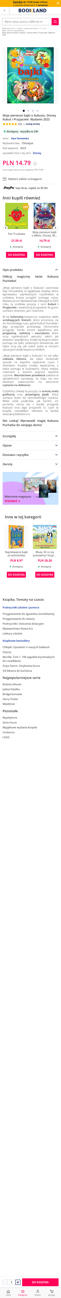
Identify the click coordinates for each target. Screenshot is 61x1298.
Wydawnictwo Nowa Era (18, 628)
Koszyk (51, 1295)
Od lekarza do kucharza (17, 671)
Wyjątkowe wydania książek (20, 727)
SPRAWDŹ (11, 501)
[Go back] (4, 11)
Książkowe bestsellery (16, 641)
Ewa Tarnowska (20, 138)
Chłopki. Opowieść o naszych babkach (26, 647)
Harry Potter (10, 699)
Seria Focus (10, 722)
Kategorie (22, 1294)
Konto (38, 1294)
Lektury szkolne (12, 633)
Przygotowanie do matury (19, 619)
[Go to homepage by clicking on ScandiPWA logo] (32, 10)
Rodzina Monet (12, 684)
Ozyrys (7, 652)
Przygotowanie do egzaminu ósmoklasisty (29, 614)
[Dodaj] (17, 1282)
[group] (17, 233)
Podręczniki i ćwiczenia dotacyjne (23, 623)
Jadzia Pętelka (11, 689)
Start (8, 1294)
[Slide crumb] (23, 110)
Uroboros (9, 732)
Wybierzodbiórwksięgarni (25, 179)
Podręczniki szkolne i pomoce (21, 607)
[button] (55, 21)
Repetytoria (10, 717)
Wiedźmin (9, 704)
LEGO (6, 737)
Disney (37, 153)
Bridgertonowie (12, 694)
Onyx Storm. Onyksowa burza (21, 666)
